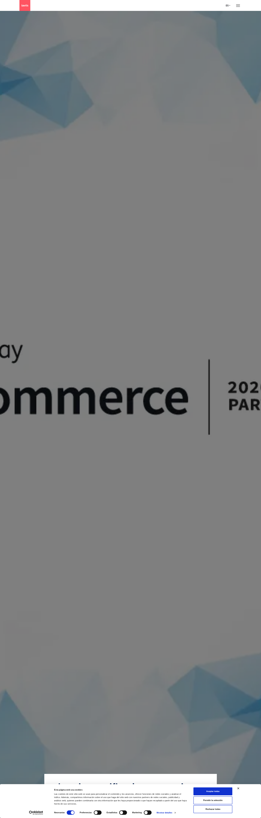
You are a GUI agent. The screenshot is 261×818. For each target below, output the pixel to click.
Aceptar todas (213, 791)
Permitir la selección (213, 800)
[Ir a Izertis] (24, 5)
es (227, 5)
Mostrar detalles (164, 812)
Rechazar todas (213, 809)
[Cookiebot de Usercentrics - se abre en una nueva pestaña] (36, 813)
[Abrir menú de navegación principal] (238, 5)
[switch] (98, 812)
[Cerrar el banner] (238, 788)
